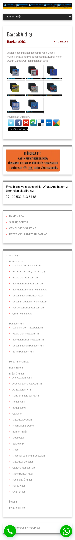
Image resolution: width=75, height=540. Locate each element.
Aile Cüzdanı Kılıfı (22, 377)
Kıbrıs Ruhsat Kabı (22, 473)
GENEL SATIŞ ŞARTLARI (23, 228)
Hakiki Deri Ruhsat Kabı (25, 277)
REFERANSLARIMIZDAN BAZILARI (28, 234)
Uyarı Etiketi (18, 491)
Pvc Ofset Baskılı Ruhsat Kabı (28, 307)
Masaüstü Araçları (22, 419)
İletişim (13, 501)
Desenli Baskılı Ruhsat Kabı (27, 295)
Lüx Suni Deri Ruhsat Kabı (26, 265)
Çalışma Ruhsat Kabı (23, 467)
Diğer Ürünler (16, 373)
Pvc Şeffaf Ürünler (22, 479)
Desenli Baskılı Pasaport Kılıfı (28, 345)
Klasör (15, 449)
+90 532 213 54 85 (23, 197)
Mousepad (18, 437)
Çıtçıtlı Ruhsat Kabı (22, 313)
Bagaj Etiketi (16, 367)
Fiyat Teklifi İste (17, 507)
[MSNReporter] (49, 122)
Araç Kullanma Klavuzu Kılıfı (27, 383)
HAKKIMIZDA (16, 216)
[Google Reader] (56, 122)
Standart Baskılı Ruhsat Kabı (27, 283)
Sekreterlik (18, 443)
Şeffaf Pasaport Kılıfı (23, 351)
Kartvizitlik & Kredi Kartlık (25, 395)
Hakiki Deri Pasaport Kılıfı (26, 333)
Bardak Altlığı (19, 431)
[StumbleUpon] (33, 122)
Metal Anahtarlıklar (19, 361)
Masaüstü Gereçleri (23, 461)
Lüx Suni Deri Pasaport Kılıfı (27, 327)
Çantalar (17, 413)
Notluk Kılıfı (18, 401)
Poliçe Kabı (18, 485)
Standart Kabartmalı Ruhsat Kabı (30, 289)
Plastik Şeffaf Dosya (23, 425)
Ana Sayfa (14, 255)
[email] (26, 122)
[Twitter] (11, 122)
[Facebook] (18, 122)
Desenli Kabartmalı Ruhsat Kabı (29, 301)
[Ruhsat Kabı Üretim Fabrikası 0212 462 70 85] (37, 5)
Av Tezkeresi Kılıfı (21, 389)
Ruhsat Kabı (16, 261)
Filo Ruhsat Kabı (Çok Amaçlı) (28, 271)
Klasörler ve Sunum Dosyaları (28, 455)
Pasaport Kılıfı (16, 323)
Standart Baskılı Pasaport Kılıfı (28, 339)
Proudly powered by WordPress (23, 527)
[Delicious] (41, 122)
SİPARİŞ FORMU (18, 222)
